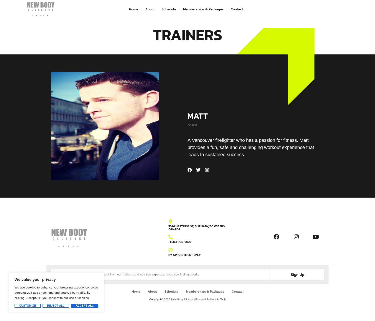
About (150, 9)
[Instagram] (207, 170)
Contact (237, 9)
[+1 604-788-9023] (170, 237)
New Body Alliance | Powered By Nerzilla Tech (198, 299)
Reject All (55, 305)
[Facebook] (190, 170)
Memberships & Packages (203, 9)
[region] (56, 292)
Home (133, 9)
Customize (27, 305)
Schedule (169, 9)
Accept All (85, 305)
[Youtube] (315, 236)
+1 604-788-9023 (179, 242)
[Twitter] (198, 170)
